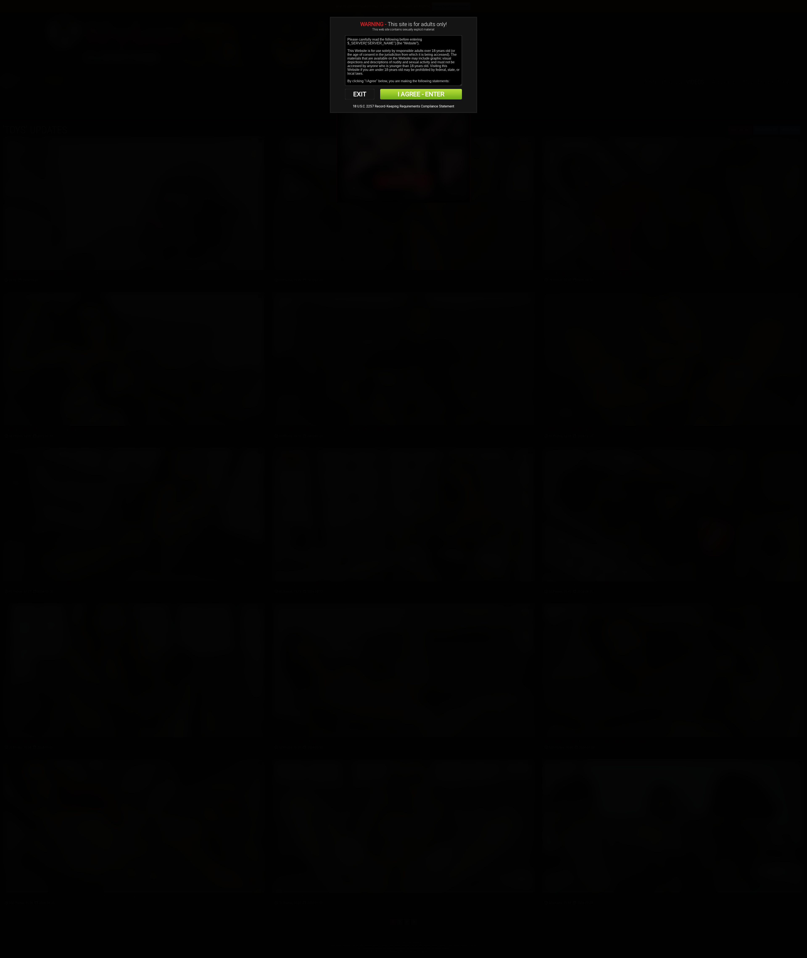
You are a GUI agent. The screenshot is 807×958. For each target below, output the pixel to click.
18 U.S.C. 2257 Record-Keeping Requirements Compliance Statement (403, 106)
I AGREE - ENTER (421, 94)
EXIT (359, 94)
